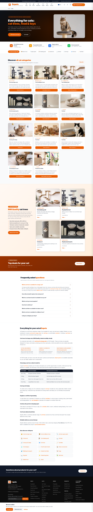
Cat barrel (41, 350)
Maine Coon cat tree (26, 350)
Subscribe (25, 498)
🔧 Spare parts (33, 51)
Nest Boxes (55, 490)
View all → (81, 62)
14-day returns (79, 493)
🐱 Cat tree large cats (13, 51)
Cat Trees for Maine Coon (46, 490)
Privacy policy (79, 497)
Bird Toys (55, 494)
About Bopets (78, 487)
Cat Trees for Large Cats (46, 486)
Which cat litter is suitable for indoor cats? (33, 308)
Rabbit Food (66, 484)
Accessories (67, 488)
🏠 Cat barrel (51, 51)
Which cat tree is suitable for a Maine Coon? (33, 312)
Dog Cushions (33, 486)
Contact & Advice (79, 485)
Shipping (77, 491)
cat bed (57, 333)
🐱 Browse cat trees (15, 34)
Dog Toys (32, 494)
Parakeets (55, 484)
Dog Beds (32, 484)
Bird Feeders (55, 488)
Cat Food (44, 501)
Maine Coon (39, 290)
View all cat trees (14, 232)
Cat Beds (44, 497)
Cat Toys (44, 499)
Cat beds (26, 34)
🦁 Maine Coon (24, 51)
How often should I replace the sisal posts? (33, 294)
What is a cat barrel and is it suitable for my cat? (34, 297)
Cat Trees (44, 484)
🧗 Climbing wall (42, 51)
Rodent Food (67, 486)
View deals (79, 263)
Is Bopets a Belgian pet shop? (29, 315)
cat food (68, 333)
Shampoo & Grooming (35, 498)
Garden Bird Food (56, 492)
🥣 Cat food (73, 51)
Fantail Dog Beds (34, 488)
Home (9, 8)
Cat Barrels (44, 495)
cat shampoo (35, 400)
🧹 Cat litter (81, 51)
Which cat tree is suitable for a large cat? (32, 284)
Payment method (79, 489)
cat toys (46, 333)
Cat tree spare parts (62, 350)
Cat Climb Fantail (67, 501)
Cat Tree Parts (45, 493)
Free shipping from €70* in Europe (29, 1)
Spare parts (58, 357)
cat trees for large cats (55, 288)
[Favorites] (70, 4)
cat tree (26, 365)
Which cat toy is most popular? (30, 301)
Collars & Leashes (34, 496)
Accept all (9, 509)
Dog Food (32, 490)
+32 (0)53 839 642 (12, 489)
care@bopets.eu (19, 489)
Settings (26, 509)
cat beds (44, 406)
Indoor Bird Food (56, 486)
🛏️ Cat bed (58, 51)
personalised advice (40, 424)
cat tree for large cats (35, 333)
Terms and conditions (80, 499)
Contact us (82, 471)
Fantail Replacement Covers (68, 498)
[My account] (67, 4)
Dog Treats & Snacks (34, 492)
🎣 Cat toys (66, 51)
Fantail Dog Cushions (68, 495)
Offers (77, 495)
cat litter (47, 398)
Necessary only (18, 509)
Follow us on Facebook (13, 491)
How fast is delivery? (27, 304)
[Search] (64, 4)
